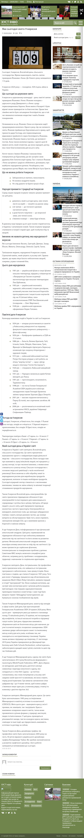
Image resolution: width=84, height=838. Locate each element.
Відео (39, 802)
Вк (3, 813)
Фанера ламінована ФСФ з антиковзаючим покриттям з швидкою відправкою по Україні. (67, 270)
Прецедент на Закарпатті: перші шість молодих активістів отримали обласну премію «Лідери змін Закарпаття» (72, 145)
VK (69, 2)
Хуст (35, 789)
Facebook (72, 2)
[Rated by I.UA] (6, 791)
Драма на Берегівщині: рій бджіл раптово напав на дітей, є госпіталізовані (72, 134)
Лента (81, 2)
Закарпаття (29, 793)
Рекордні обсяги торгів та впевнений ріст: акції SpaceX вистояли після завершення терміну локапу (72, 210)
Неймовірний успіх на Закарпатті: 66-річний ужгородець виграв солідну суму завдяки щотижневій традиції (70, 158)
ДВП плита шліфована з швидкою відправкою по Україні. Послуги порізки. (67, 279)
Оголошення (36, 806)
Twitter (75, 2)
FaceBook (6, 813)
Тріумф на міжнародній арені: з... (49, 11)
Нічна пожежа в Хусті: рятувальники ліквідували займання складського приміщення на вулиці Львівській (72, 807)
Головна (28, 789)
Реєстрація (39, 2)
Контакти (80, 836)
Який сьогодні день (61, 37)
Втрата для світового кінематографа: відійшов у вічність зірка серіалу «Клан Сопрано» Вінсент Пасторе (72, 250)
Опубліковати (45, 768)
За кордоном (30, 802)
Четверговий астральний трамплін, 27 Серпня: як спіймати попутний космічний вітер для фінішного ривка (72, 88)
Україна (28, 798)
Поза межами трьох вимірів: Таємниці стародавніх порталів (70, 78)
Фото (27, 806)
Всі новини (72, 836)
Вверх (58, 836)
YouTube (78, 2)
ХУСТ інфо (9, 23)
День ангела (58, 34)
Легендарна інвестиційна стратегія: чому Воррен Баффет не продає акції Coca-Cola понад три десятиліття (72, 237)
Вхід (30, 2)
